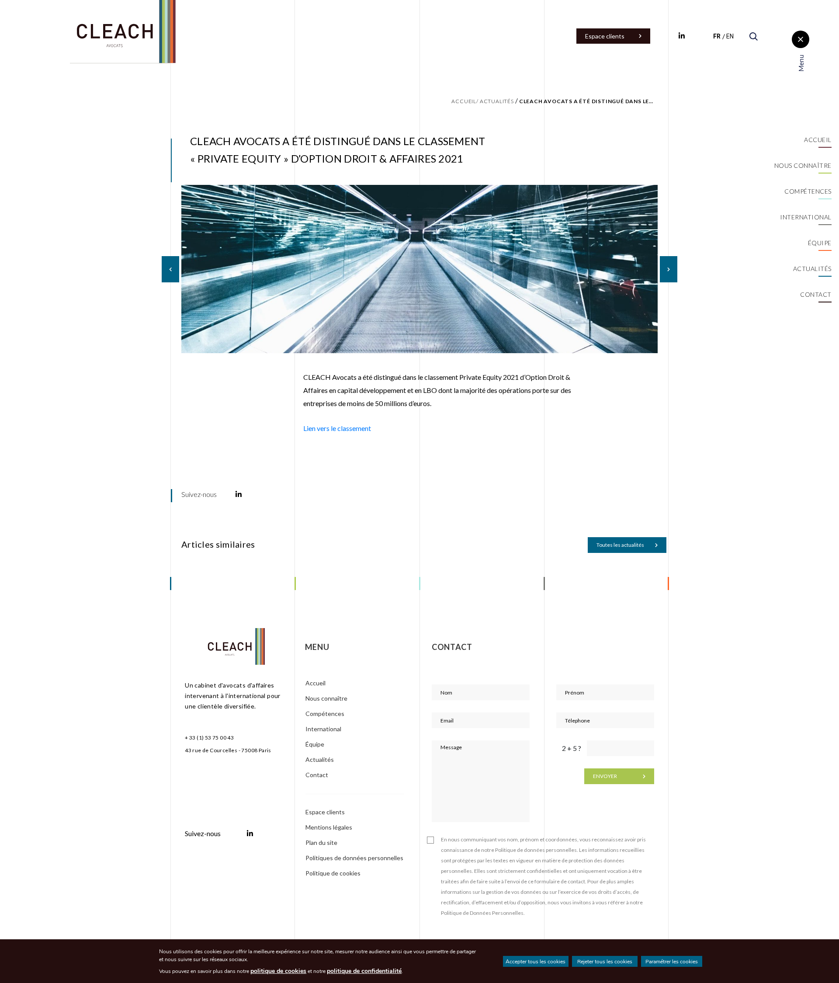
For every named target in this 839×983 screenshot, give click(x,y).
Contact (816, 294)
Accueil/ (464, 101)
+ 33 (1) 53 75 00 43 (209, 737)
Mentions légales (328, 827)
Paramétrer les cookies (671, 961)
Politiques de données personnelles (354, 857)
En (730, 36)
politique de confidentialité (364, 971)
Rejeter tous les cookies (604, 961)
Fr (717, 36)
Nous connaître (803, 165)
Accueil (818, 139)
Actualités (812, 268)
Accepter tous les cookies (535, 961)
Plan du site (322, 842)
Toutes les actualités (620, 545)
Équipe (820, 243)
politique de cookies (278, 971)
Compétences (808, 191)
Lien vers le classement (337, 428)
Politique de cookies (333, 873)
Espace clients (604, 36)
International (806, 217)
